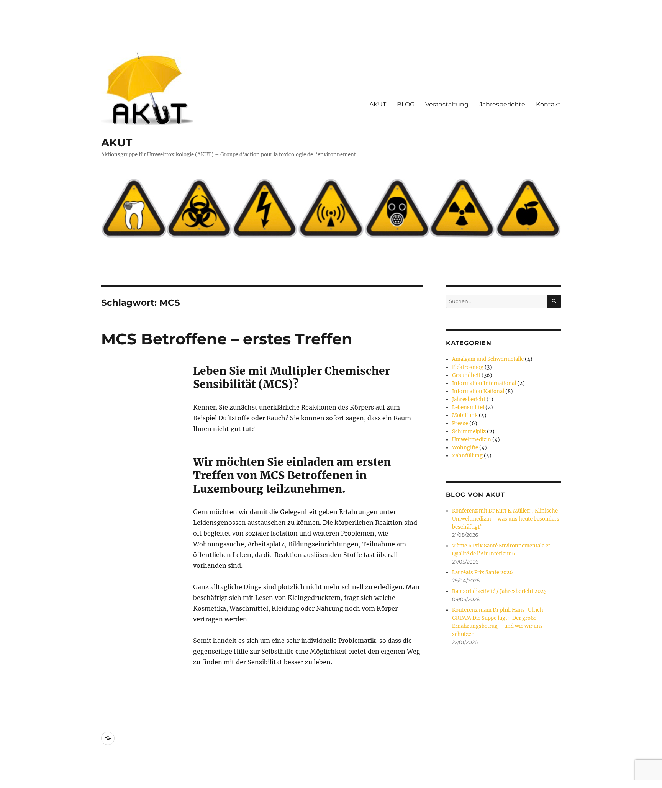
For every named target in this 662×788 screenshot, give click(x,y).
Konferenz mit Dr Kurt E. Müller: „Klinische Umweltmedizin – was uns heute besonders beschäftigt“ (505, 519)
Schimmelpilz (469, 431)
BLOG (406, 104)
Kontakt (548, 104)
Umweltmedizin (471, 439)
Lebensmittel (468, 407)
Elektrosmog (467, 367)
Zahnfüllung (467, 455)
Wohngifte (465, 447)
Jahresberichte (502, 104)
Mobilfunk (465, 415)
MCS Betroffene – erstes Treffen (226, 338)
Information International (484, 383)
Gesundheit (466, 375)
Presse (460, 423)
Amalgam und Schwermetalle (488, 359)
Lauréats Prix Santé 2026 (482, 572)
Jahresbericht (468, 399)
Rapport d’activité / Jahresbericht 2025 (499, 591)
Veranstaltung (447, 104)
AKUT (116, 142)
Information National (478, 391)
